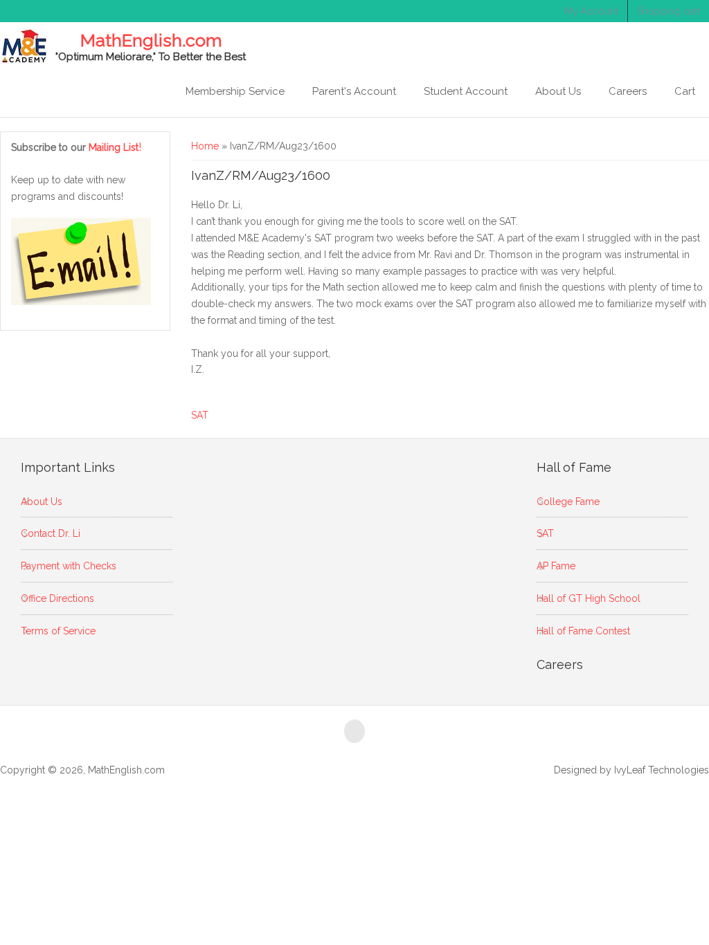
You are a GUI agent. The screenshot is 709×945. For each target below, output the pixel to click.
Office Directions (57, 598)
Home (205, 146)
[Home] (24, 46)
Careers (628, 91)
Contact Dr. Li (50, 533)
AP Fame (556, 565)
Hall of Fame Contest (583, 630)
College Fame (568, 501)
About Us (558, 91)
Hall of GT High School (588, 598)
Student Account (466, 91)
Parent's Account (354, 91)
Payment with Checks (68, 565)
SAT (199, 415)
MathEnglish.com (151, 41)
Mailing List (115, 147)
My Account (591, 11)
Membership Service (235, 91)
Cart (684, 91)
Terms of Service (58, 630)
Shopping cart (668, 11)
